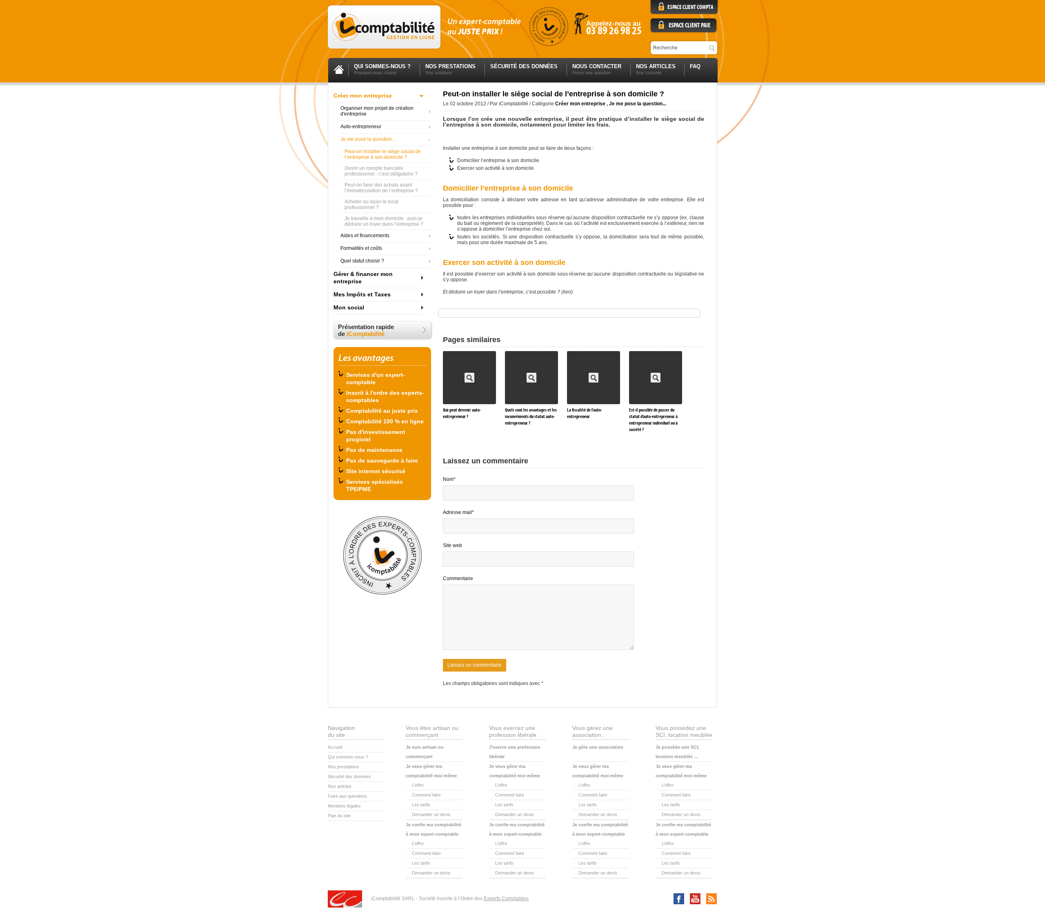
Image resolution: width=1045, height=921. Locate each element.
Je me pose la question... (368, 139)
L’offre (418, 785)
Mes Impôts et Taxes (362, 294)
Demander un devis (431, 814)
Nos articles (339, 786)
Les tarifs (421, 804)
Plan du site (339, 815)
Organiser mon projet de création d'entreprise (377, 111)
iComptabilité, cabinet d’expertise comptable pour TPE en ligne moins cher (384, 27)
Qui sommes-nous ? (348, 756)
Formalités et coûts (361, 248)
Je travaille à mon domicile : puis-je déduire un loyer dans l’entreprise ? (384, 221)
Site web (452, 545)
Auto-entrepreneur (360, 126)
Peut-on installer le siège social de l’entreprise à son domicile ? (383, 154)
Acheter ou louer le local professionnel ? (371, 204)
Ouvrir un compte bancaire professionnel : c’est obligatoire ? (381, 171)
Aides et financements (364, 235)
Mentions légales (344, 805)
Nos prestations (343, 766)
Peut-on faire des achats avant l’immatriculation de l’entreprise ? (381, 188)
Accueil (335, 747)
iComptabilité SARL (346, 899)
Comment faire (426, 794)
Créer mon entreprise (363, 95)
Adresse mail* (458, 512)
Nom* (449, 479)
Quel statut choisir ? (362, 261)
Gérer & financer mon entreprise (363, 278)
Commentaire (458, 578)
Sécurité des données (349, 776)
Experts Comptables (506, 898)
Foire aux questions (347, 796)
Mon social (349, 307)
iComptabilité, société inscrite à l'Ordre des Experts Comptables (548, 26)
